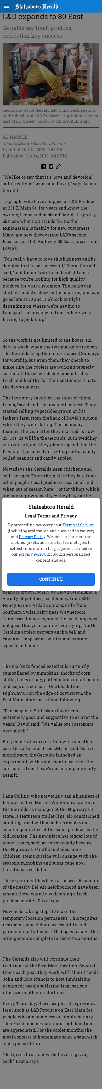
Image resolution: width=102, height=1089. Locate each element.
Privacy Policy (32, 536)
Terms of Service (78, 524)
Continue (51, 579)
